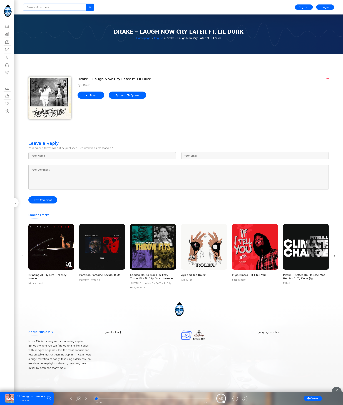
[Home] (7, 26)
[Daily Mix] (7, 73)
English (158, 38)
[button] (334, 256)
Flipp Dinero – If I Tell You (249, 274)
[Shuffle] (235, 399)
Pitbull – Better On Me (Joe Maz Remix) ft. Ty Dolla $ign (304, 276)
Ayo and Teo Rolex (193, 274)
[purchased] (7, 96)
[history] (7, 111)
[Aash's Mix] (7, 65)
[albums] (7, 50)
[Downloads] (7, 88)
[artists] (7, 57)
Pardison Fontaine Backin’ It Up (99, 274)
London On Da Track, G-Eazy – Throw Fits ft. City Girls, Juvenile (151, 276)
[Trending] (7, 34)
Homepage (143, 38)
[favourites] (7, 103)
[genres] (7, 42)
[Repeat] (244, 399)
